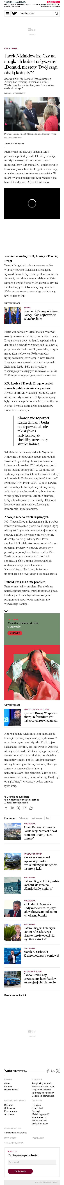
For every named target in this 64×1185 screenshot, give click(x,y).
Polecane (23, 818)
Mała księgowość (40, 1114)
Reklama (8, 1105)
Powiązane (9, 818)
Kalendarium (38, 1138)
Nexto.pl (36, 1111)
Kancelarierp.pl (39, 1117)
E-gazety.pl (37, 1108)
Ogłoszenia (10, 1108)
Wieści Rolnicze (39, 1120)
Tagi (48, 818)
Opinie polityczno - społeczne (36, 710)
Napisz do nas (11, 1089)
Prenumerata (11, 1111)
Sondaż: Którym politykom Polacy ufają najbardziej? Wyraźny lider (41, 315)
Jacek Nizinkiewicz (14, 143)
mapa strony (10, 1138)
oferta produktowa (13, 1143)
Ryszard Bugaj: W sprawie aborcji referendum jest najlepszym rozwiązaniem (41, 717)
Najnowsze (37, 818)
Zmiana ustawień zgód (43, 1086)
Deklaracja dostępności (43, 1096)
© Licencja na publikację (16, 797)
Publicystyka (27, 13)
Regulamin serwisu (41, 1089)
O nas (7, 1083)
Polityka (27, 308)
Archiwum (9, 1114)
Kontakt (8, 1086)
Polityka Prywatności (42, 1083)
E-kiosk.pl (36, 1105)
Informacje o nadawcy (43, 1093)
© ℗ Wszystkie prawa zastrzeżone (21, 799)
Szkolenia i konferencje (15, 1132)
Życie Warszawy (40, 1123)
